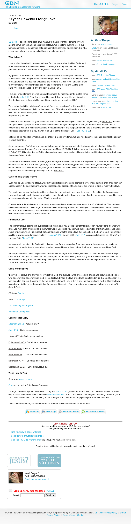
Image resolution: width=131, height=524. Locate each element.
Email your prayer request (37, 479)
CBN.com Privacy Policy (106, 513)
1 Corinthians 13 (16, 324)
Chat (94, 48)
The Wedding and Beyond (21, 305)
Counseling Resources (106, 64)
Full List (50, 491)
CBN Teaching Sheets (106, 75)
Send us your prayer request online (27, 436)
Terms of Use (69, 515)
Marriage (21, 299)
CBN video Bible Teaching (107, 89)
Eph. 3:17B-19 (83, 131)
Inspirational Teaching (105, 85)
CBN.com (13, 42)
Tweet (16, 28)
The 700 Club (101, 4)
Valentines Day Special (19, 312)
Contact (80, 515)
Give (124, 4)
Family (21, 293)
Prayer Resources (104, 60)
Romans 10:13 (55, 235)
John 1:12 (80, 235)
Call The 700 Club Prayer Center (26, 440)
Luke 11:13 (28, 238)
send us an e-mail (55, 394)
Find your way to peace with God (26, 432)
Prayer (115, 4)
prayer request (107, 44)
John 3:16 (24, 97)
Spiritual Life (106, 107)
